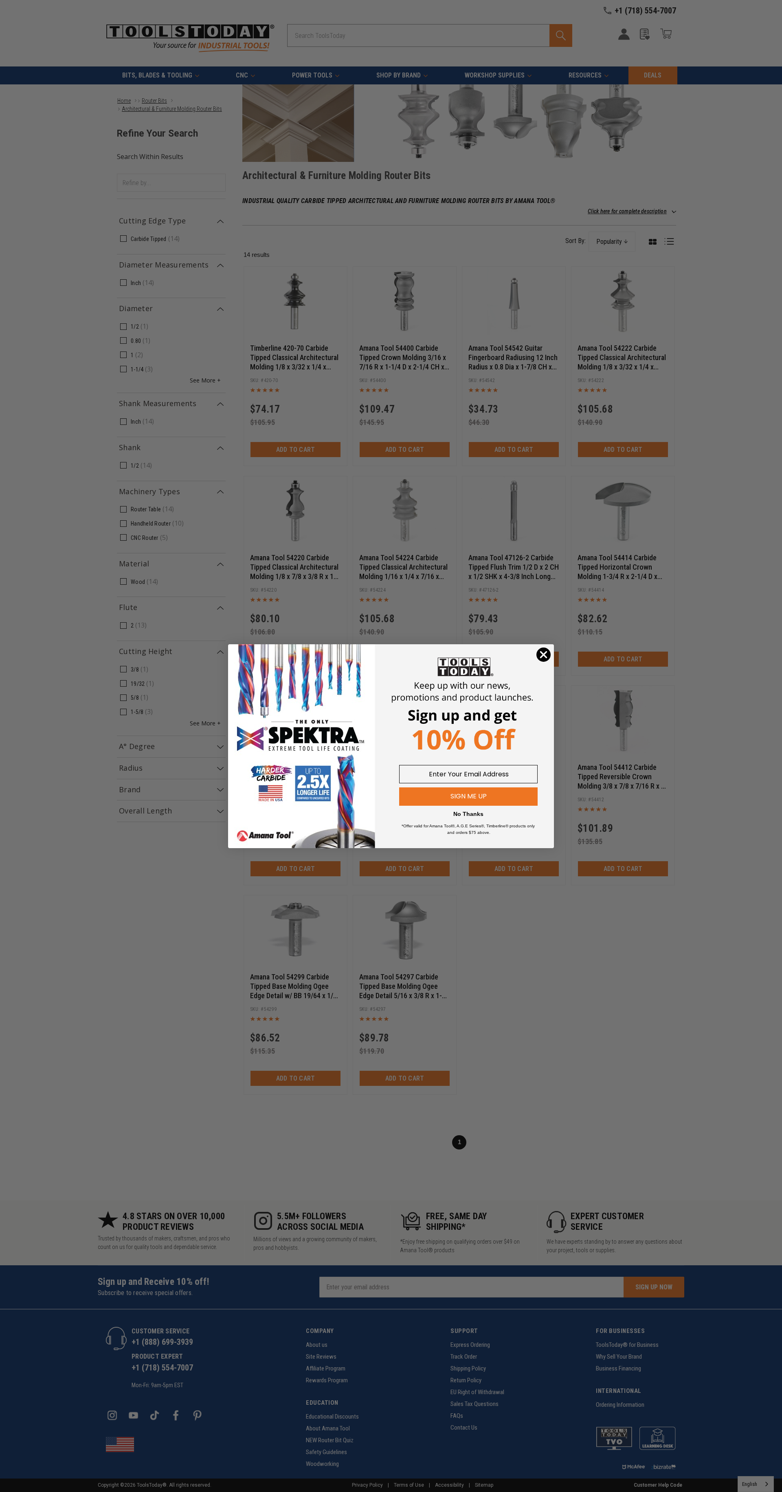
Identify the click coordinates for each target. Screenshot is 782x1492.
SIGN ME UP (468, 796)
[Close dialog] (543, 655)
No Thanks (468, 814)
